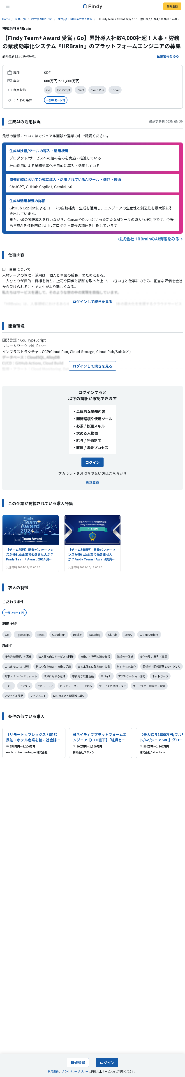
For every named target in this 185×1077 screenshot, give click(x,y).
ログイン (92, 462)
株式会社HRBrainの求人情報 (75, 19)
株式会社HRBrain (41, 19)
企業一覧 (20, 19)
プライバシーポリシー (74, 1071)
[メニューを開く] (8, 6)
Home (6, 19)
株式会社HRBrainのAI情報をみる (148, 239)
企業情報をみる (168, 56)
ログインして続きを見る (92, 301)
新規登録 (172, 6)
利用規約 (53, 1071)
